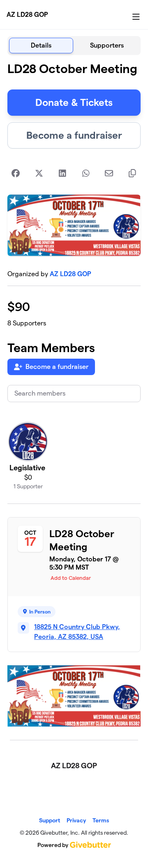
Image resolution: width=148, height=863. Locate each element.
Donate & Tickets (74, 102)
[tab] (41, 45)
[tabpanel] (74, 394)
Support (49, 820)
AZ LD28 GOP (27, 14)
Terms (100, 820)
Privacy (76, 820)
